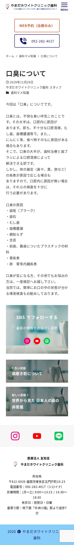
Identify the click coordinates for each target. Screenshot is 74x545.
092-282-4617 (41, 41)
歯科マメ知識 (20, 93)
